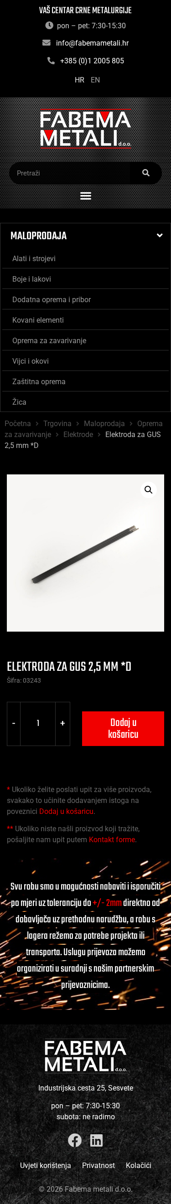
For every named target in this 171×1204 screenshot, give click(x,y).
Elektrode (78, 434)
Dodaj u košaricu (123, 729)
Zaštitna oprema (39, 381)
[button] (85, 196)
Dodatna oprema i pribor (51, 299)
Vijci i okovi (30, 361)
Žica (19, 402)
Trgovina (57, 423)
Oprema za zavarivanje (49, 340)
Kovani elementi (38, 320)
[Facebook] (75, 1140)
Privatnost (98, 1165)
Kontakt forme (112, 839)
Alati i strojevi (34, 258)
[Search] (146, 173)
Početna (18, 423)
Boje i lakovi (31, 279)
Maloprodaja (38, 236)
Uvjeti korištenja (45, 1165)
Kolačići (138, 1165)
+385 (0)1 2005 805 (92, 61)
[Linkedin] (96, 1140)
